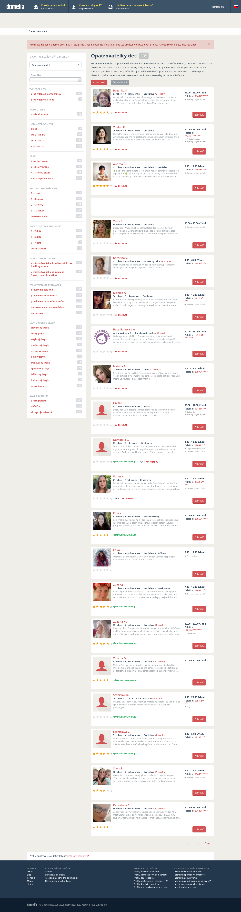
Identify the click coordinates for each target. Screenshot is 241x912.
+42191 (193, 135)
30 (197, 843)
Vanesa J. (119, 476)
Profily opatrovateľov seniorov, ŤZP (151, 880)
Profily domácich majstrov (146, 884)
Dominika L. (121, 440)
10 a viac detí (38, 248)
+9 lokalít (161, 332)
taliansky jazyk (39, 374)
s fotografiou (38, 400)
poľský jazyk (38, 356)
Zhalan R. (119, 127)
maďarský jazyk (40, 345)
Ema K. (117, 513)
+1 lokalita (166, 261)
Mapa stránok (31, 882)
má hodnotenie (39, 114)
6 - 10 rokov (37, 210)
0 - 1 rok (35, 193)
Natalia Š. (119, 366)
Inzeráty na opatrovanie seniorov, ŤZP (192, 880)
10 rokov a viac (39, 216)
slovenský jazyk (40, 327)
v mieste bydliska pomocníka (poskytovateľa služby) (47, 273)
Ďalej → (209, 843)
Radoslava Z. (121, 805)
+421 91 (194, 336)
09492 (201, 263)
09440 (201, 774)
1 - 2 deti (36, 231)
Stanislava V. (121, 732)
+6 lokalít (159, 624)
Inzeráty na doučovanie (185, 877)
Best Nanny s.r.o (124, 329)
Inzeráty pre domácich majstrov (189, 884)
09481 (201, 408)
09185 (201, 737)
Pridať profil (99, 82)
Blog (29, 874)
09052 (201, 445)
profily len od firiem (42, 99)
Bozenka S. (120, 90)
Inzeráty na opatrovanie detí (187, 871)
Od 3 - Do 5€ (38, 134)
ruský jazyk (37, 386)
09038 (201, 590)
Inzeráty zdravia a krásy (185, 887)
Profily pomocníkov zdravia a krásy (151, 887)
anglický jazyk (39, 339)
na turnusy (37, 313)
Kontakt (31, 877)
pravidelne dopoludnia (44, 295)
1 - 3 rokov (37, 199)
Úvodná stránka (38, 31)
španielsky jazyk (40, 368)
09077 (201, 371)
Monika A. (120, 293)
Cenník (48, 871)
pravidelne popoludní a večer (47, 301)
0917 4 (194, 300)
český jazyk (37, 333)
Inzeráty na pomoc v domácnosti (190, 874)
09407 (201, 96)
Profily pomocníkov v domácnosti (150, 874)
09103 (201, 810)
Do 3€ (34, 128)
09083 (201, 169)
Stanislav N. (121, 695)
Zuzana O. (120, 658)
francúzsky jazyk (40, 362)
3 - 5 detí (36, 236)
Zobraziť (199, 114)
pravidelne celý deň (42, 289)
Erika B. (118, 550)
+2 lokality (160, 93)
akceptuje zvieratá (41, 412)
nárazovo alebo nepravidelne (47, 307)
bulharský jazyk (40, 380)
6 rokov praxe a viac (42, 178)
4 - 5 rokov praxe (40, 172)
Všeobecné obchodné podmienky (61, 877)
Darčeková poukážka (55, 874)
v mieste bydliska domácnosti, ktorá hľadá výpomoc (51, 265)
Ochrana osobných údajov (58, 880)
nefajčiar (36, 406)
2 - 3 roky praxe (40, 166)
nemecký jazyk (39, 351)
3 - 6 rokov (37, 204)
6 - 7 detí (36, 242)
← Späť (176, 843)
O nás (30, 871)
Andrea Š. (119, 164)
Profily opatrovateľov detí (146, 871)
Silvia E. (118, 768)
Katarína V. (120, 258)
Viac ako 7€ (37, 146)
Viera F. (118, 221)
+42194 (193, 629)
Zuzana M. (120, 621)
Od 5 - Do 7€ (38, 140)
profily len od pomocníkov (46, 93)
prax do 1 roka (39, 161)
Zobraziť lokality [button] (77, 855)
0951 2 (194, 702)
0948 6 (194, 483)
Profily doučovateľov (144, 877)
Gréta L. (118, 403)
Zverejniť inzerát (120, 82)
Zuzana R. (119, 585)
